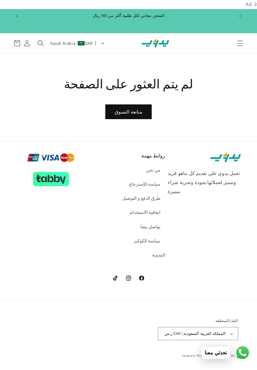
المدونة (158, 255)
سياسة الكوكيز (147, 241)
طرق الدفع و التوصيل (141, 198)
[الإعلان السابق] (240, 16)
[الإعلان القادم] (17, 16)
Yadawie (189, 355)
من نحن (153, 170)
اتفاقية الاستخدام (145, 212)
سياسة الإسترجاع (145, 184)
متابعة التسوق (128, 112)
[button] (240, 43)
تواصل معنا (150, 227)
